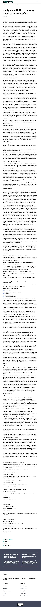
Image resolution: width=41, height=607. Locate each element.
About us (4, 586)
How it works (5, 588)
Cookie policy (23, 590)
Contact (4, 593)
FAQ (4, 595)
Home (4, 4)
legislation (10, 539)
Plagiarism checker (7, 590)
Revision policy (23, 588)
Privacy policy (23, 593)
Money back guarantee (25, 586)
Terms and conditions (24, 595)
